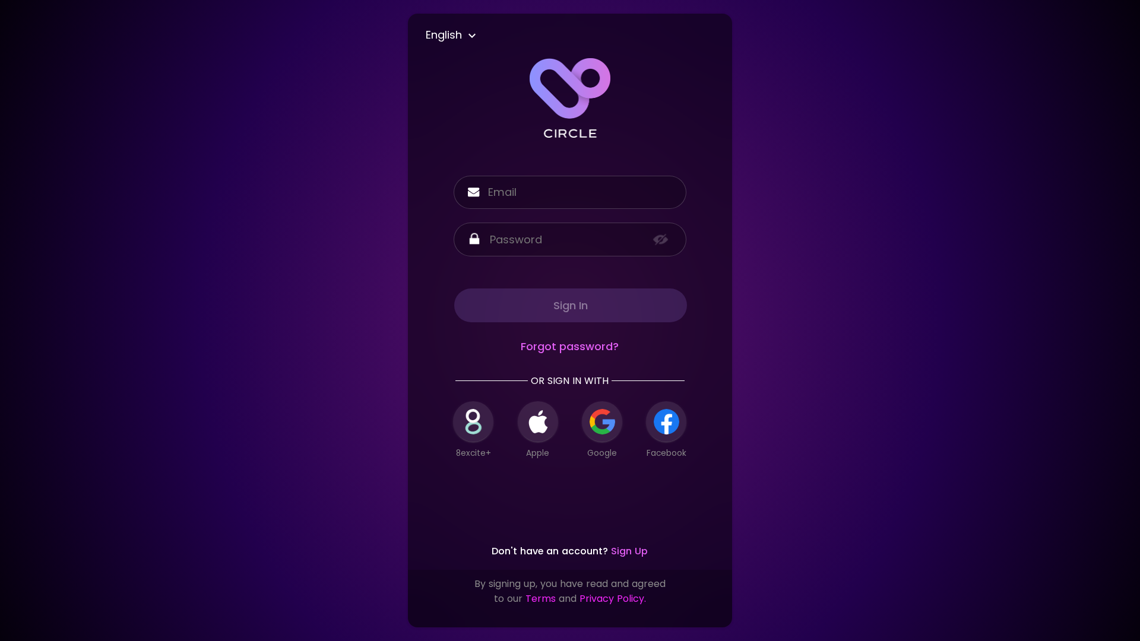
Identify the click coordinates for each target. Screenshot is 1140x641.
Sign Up (629, 551)
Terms (540, 598)
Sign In (570, 305)
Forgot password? (570, 346)
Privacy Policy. (613, 598)
